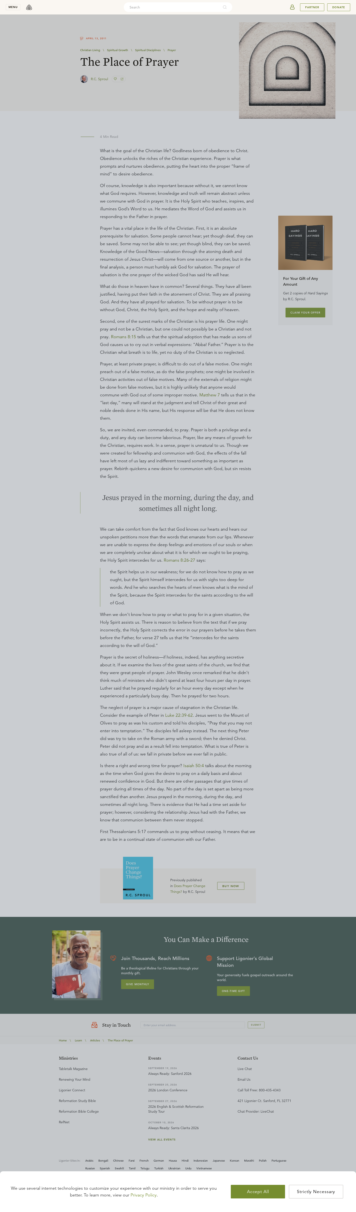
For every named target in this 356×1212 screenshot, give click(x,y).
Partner (312, 7)
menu (13, 7)
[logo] (29, 7)
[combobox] (171, 7)
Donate (338, 7)
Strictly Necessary (316, 1191)
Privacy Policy (144, 1195)
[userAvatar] (292, 7)
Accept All (258, 1191)
